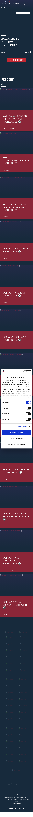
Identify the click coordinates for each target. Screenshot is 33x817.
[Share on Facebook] (26, 52)
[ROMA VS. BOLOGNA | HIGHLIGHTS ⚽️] (16, 320)
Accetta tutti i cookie (16, 432)
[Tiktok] (19, 784)
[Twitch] (21, 784)
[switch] (28, 408)
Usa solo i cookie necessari (16, 444)
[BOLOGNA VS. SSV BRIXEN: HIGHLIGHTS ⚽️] (16, 585)
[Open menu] (2, 2)
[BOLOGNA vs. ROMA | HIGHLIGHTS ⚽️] (16, 276)
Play (16, 24)
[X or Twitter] (14, 784)
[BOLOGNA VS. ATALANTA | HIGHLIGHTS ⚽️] (16, 364)
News (2, 4)
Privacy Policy (12, 808)
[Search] (2, 7)
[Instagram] (9, 784)
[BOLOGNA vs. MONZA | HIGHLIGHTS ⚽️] (16, 231)
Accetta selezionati (16, 438)
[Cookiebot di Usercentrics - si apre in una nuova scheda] (23, 371)
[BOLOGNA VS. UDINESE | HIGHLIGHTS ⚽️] (16, 452)
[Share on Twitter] (28, 52)
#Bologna (12, 128)
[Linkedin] (16, 784)
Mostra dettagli (22, 426)
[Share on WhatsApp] (30, 52)
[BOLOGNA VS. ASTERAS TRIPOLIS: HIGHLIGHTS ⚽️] (16, 496)
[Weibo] (24, 784)
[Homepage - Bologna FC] (10, 2)
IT (4, 7)
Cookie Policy (20, 808)
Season (7, 4)
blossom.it (19, 803)
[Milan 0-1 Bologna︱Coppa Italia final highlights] (16, 187)
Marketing (15, 4)
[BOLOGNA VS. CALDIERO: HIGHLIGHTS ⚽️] (16, 541)
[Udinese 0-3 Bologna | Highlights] (16, 143)
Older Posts (16, 60)
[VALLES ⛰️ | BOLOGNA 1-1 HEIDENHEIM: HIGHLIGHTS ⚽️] (16, 99)
